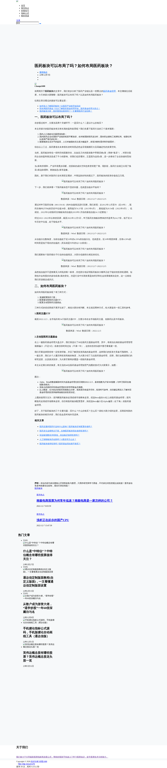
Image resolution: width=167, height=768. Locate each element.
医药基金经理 (109, 91)
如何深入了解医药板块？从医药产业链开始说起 (60, 106)
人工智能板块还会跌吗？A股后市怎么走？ (57, 439)
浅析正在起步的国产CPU (53, 520)
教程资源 (25, 16)
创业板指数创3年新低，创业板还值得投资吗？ (59, 435)
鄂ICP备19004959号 (26, 764)
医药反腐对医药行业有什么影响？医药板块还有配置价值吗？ (65, 427)
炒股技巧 (25, 11)
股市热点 (25, 8)
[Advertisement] (83, 43)
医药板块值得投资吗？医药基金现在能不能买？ (60, 444)
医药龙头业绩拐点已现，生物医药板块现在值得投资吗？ (63, 431)
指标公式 (25, 13)
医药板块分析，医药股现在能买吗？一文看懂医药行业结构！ (65, 111)
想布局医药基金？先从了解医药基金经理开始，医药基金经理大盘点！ (69, 108)
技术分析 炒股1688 (38, 761)
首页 (23, 6)
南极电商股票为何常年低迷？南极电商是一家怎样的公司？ (75, 500)
